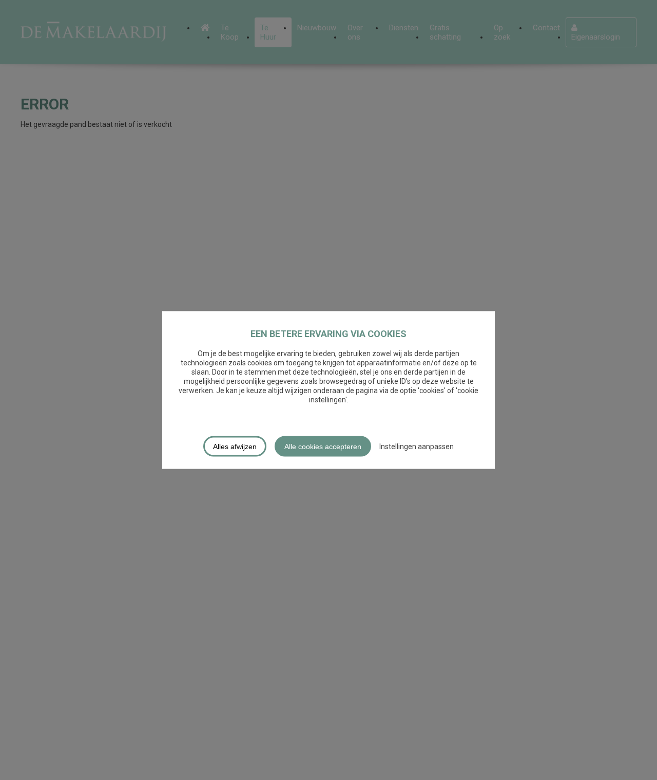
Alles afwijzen (235, 446)
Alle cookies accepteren (322, 446)
